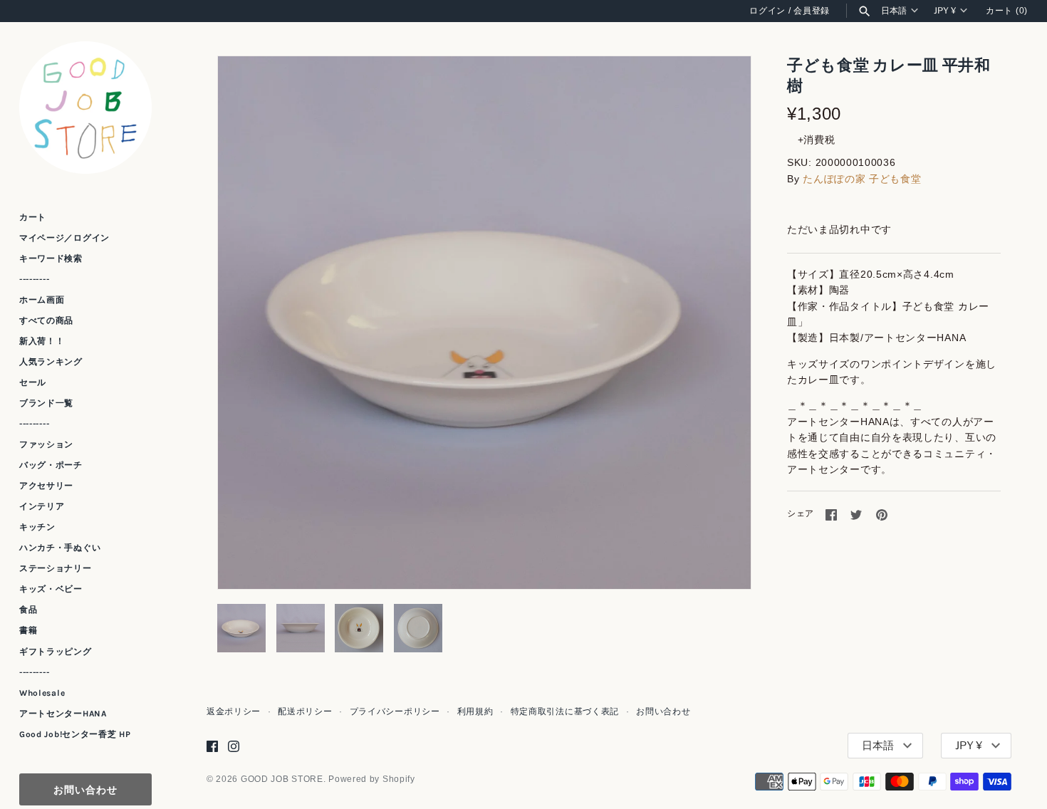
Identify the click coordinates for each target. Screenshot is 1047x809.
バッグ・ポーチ (51, 465)
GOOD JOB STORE (282, 779)
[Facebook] (212, 746)
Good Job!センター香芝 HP (75, 734)
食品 (28, 610)
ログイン (767, 11)
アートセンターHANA (63, 714)
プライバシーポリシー (395, 711)
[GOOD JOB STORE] (85, 107)
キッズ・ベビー (51, 589)
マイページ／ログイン (64, 238)
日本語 (894, 11)
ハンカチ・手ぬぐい (59, 548)
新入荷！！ (42, 341)
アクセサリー (46, 486)
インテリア (42, 506)
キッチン (37, 527)
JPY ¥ (945, 11)
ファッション (46, 444)
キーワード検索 (51, 258)
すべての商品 (46, 320)
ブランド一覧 (46, 403)
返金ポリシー (234, 711)
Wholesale (42, 693)
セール (32, 382)
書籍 (28, 631)
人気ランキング (51, 362)
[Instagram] (233, 746)
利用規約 (475, 711)
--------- (34, 279)
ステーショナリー (55, 568)
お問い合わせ (85, 789)
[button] (720, 322)
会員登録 (811, 11)
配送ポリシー (305, 711)
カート (32, 217)
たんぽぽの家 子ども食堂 (862, 178)
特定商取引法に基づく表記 (565, 711)
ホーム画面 (42, 300)
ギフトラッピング (55, 652)
